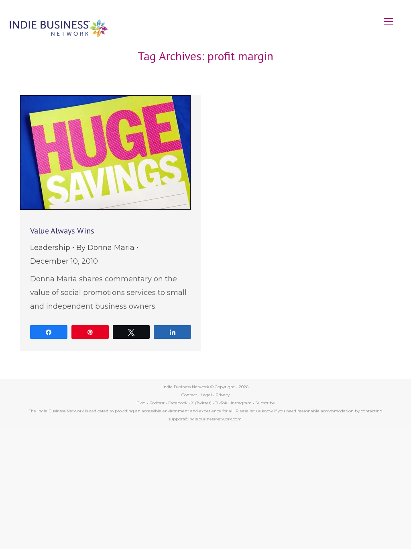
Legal (206, 394)
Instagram (241, 403)
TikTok (221, 403)
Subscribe (265, 403)
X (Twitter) (202, 403)
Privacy (223, 394)
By (105, 247)
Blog (141, 403)
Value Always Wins (62, 230)
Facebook (177, 403)
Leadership (50, 247)
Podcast (157, 403)
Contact (189, 394)
